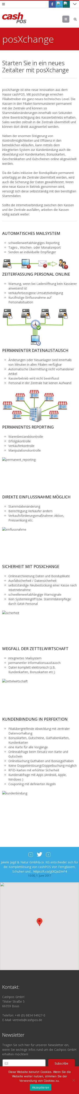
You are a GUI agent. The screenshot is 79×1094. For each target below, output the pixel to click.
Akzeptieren (40, 1087)
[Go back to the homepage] (14, 17)
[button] (39, 922)
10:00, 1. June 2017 (39, 875)
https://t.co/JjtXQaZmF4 (50, 871)
